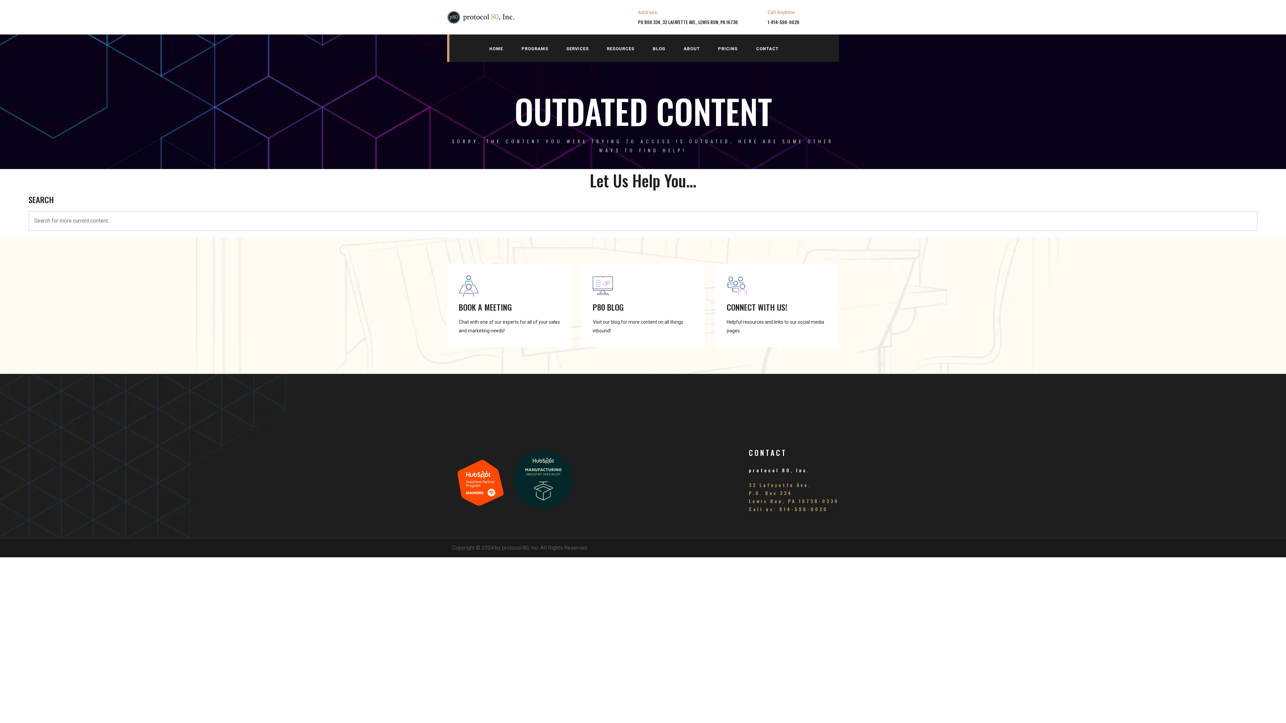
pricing (728, 48)
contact (767, 48)
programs (534, 48)
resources (620, 48)
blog (659, 48)
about (692, 48)
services (577, 48)
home (496, 48)
